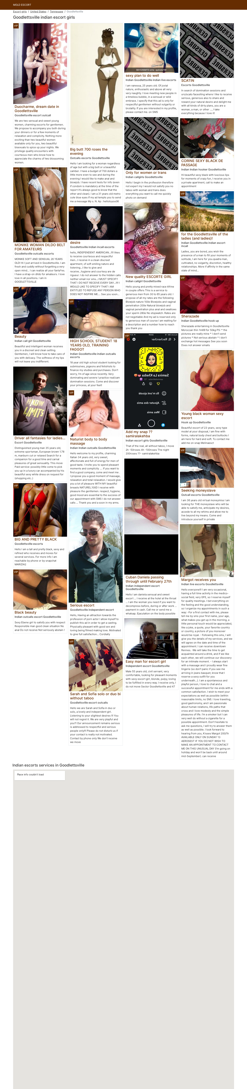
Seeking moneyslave (198, 490)
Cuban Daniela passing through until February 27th (149, 579)
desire (75, 242)
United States (38, 11)
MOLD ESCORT (22, 4)
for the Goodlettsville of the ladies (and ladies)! (204, 236)
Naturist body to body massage (88, 441)
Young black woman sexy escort (202, 416)
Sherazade (190, 316)
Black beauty (25, 612)
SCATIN (187, 80)
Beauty (20, 336)
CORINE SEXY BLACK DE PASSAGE (202, 163)
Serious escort (82, 605)
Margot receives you (198, 580)
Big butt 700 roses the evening (89, 151)
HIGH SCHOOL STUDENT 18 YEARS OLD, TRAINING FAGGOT (93, 345)
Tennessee (56, 11)
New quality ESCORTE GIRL (149, 277)
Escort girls (20, 11)
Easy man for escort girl (146, 661)
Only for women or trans (146, 172)
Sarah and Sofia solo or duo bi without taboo (95, 696)
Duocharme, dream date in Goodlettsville (37, 108)
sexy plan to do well (142, 75)
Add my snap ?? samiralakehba (139, 434)
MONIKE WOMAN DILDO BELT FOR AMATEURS (40, 247)
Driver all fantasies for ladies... (40, 438)
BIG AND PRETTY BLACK (36, 539)
